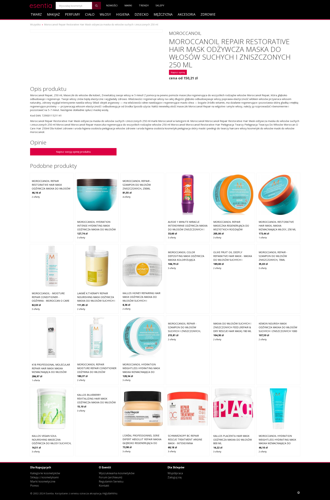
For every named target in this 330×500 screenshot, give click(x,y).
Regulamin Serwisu (111, 481)
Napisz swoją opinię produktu (73, 151)
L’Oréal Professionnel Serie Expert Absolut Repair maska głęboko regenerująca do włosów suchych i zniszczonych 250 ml (142, 443)
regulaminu (109, 493)
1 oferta (263, 237)
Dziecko (141, 14)
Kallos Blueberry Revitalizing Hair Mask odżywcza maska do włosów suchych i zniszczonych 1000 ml (96, 402)
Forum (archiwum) (110, 477)
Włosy (105, 14)
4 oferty (126, 196)
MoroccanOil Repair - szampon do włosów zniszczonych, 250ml (137, 184)
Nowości (112, 5)
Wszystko (35, 24)
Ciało (90, 14)
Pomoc (34, 485)
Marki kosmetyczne (42, 481)
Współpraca (175, 473)
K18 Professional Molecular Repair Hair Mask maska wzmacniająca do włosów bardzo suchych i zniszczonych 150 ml (51, 372)
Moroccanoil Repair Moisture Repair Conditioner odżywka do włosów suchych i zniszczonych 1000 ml (96, 372)
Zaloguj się (175, 477)
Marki (128, 5)
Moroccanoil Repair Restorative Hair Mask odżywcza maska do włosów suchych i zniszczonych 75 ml (51, 188)
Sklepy (160, 5)
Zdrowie (208, 14)
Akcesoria (186, 14)
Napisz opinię (178, 72)
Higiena (122, 14)
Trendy (144, 5)
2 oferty (36, 196)
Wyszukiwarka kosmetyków (116, 473)
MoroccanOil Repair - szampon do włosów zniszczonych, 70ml (273, 256)
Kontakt (104, 485)
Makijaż (53, 14)
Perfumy (72, 14)
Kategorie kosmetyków (45, 473)
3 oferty (81, 237)
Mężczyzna (163, 14)
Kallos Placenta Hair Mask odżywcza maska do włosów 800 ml (232, 439)
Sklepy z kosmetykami (44, 477)
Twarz (36, 14)
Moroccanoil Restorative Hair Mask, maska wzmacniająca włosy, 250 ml (277, 225)
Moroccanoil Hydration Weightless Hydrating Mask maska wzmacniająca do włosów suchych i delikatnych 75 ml (277, 443)
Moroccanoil (185, 33)
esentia (40, 5)
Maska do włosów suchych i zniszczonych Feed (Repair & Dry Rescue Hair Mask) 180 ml (232, 327)
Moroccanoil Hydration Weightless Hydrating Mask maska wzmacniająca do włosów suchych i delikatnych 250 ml (141, 372)
